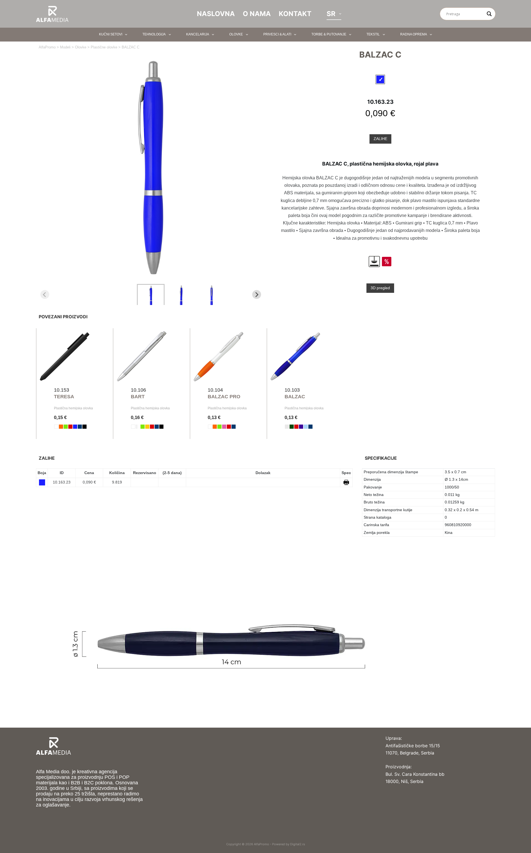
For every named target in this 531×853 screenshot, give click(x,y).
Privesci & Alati (277, 34)
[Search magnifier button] (489, 14)
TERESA (64, 396)
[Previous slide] (44, 294)
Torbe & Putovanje (328, 34)
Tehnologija (154, 34)
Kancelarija (197, 34)
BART (138, 396)
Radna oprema (413, 34)
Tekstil (373, 34)
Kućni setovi (110, 34)
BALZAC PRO (224, 396)
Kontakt (295, 14)
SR (331, 14)
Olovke (236, 34)
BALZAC (295, 396)
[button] (151, 294)
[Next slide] (256, 294)
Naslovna (216, 14)
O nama (257, 14)
